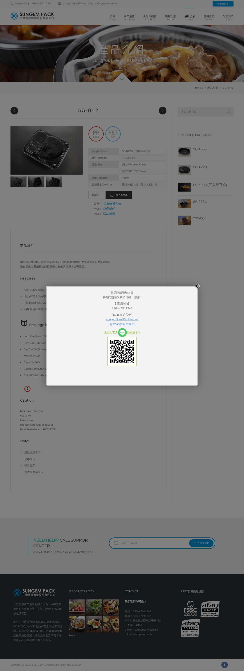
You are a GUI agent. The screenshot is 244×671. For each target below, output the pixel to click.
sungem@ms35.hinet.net (122, 319)
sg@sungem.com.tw (122, 324)
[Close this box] (198, 286)
